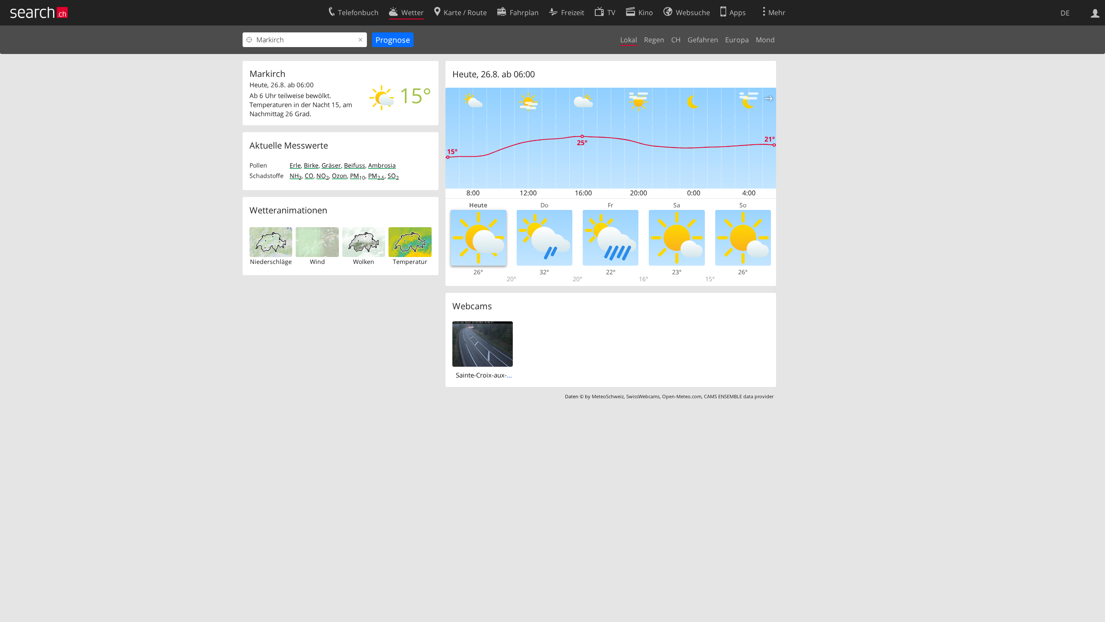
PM (357, 175)
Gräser (331, 165)
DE (1065, 13)
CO (309, 175)
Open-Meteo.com (681, 396)
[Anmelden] (1095, 12)
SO (393, 175)
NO (322, 175)
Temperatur (410, 261)
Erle (295, 165)
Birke (311, 165)
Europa (737, 39)
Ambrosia (382, 165)
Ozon (339, 175)
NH (296, 175)
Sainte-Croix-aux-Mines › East (499, 375)
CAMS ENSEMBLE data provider (739, 396)
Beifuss (354, 165)
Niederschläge (271, 261)
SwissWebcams (643, 396)
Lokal (628, 39)
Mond (765, 39)
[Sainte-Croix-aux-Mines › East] (482, 343)
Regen (654, 39)
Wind (317, 261)
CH (676, 39)
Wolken (363, 261)
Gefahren (703, 39)
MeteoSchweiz (608, 396)
